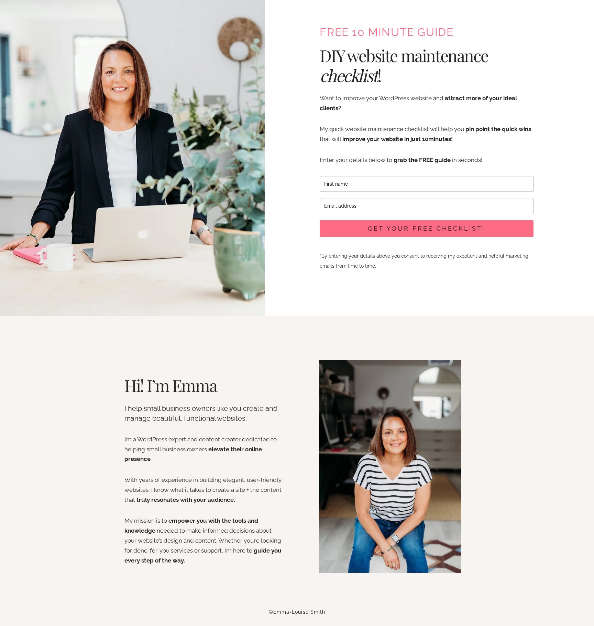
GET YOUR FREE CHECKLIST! (426, 228)
